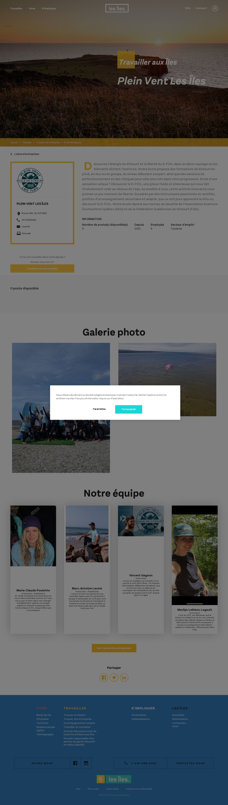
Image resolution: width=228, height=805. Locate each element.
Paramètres (99, 409)
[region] (115, 402)
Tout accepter (128, 409)
